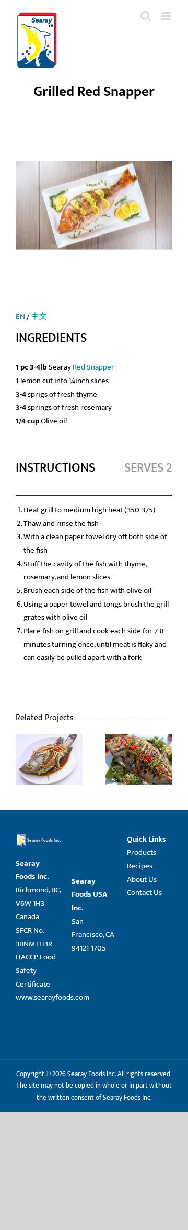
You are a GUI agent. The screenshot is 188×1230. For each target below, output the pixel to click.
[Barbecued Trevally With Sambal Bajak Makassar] (138, 740)
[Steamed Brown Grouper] (49, 740)
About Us (142, 879)
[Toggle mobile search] (145, 15)
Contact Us (144, 892)
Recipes (139, 866)
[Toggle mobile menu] (166, 15)
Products (141, 852)
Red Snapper (93, 367)
